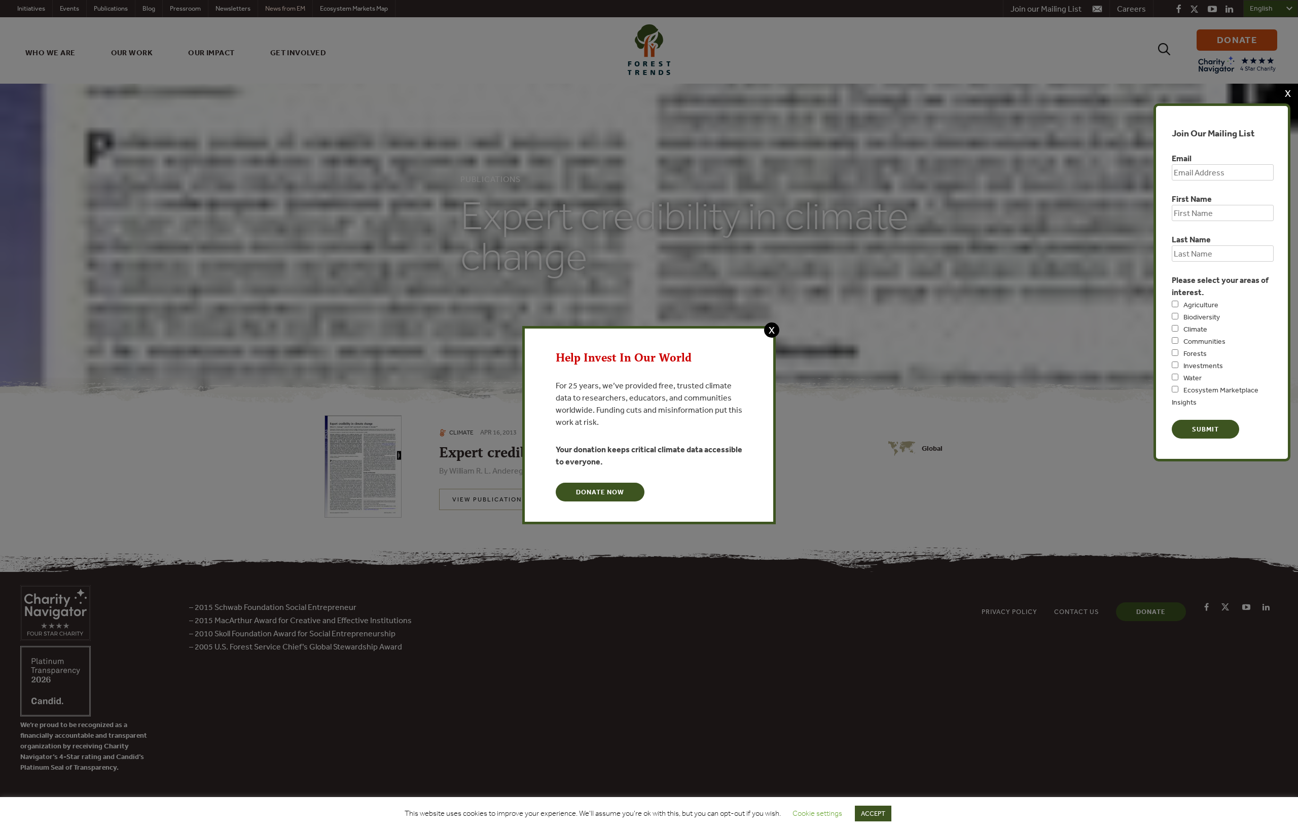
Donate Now (600, 492)
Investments (1203, 365)
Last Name (1191, 239)
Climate (1195, 329)
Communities (1204, 341)
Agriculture (1200, 304)
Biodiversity (1201, 316)
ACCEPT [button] (873, 813)
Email (1182, 158)
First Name (1192, 199)
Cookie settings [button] (817, 813)
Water (1192, 377)
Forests (1195, 353)
